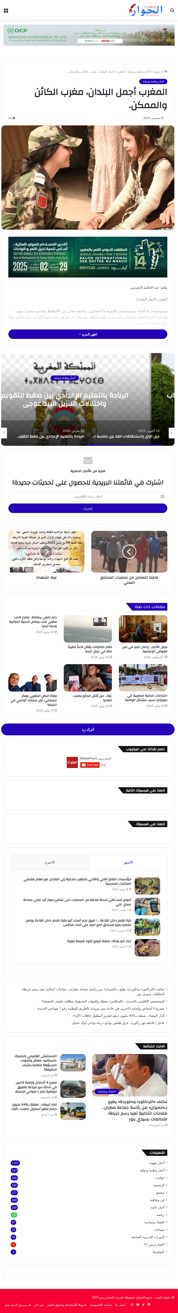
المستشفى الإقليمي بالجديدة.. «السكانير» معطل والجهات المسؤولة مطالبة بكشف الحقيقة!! (103, 1001)
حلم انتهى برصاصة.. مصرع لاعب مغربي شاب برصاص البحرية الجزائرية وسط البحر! (33, 621)
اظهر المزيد (89, 334)
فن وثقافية (157, 1200)
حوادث (160, 1177)
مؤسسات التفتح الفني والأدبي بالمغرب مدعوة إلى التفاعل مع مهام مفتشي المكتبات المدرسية (77, 881)
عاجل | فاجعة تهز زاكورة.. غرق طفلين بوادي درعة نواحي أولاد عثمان (118, 1023)
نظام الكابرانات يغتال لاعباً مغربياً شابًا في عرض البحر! (90, 649)
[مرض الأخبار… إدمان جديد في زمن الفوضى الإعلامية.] (143, 629)
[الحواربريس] (144, 10)
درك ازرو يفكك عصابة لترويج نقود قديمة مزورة (98, 941)
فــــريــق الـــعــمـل (18, 1305)
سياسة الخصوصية (101, 1305)
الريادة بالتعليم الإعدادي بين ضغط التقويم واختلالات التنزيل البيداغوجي (64, 399)
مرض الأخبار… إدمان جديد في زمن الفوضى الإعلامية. (144, 649)
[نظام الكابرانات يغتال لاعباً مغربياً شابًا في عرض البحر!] (88, 629)
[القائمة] (5, 11)
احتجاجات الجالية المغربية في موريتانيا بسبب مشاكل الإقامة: (146, 698)
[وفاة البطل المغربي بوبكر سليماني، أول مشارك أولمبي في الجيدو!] (32, 678)
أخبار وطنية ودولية (139, 71)
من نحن (39, 1305)
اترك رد (88, 729)
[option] (125, 433)
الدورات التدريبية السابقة (148, 1237)
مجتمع (160, 1192)
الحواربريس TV (154, 1244)
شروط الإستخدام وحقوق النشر (66, 1305)
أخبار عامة (158, 1207)
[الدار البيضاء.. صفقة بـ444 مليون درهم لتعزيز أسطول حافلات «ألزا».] (73, 1111)
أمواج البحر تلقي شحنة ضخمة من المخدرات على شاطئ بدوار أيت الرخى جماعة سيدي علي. (77, 902)
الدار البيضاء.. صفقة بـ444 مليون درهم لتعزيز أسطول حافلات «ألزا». (118, 1015)
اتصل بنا (120, 1305)
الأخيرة (50, 862)
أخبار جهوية (157, 1163)
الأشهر (128, 862)
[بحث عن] (172, 11)
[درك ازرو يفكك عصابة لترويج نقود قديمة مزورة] (147, 947)
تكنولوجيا (159, 1252)
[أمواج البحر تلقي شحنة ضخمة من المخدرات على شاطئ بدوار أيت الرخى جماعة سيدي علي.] (147, 906)
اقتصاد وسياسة (154, 1222)
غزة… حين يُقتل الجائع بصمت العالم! (92, 698)
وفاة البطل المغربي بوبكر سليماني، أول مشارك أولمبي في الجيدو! (34, 700)
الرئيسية (159, 71)
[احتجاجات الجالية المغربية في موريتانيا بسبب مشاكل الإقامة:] (143, 677)
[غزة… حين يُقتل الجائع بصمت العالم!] (88, 678)
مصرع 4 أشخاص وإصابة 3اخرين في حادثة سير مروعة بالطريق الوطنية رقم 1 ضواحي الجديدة (101, 1008)
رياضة (160, 1215)
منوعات (159, 1229)
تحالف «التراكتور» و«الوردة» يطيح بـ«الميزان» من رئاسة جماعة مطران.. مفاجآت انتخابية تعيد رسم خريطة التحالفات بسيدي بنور (134, 1110)
